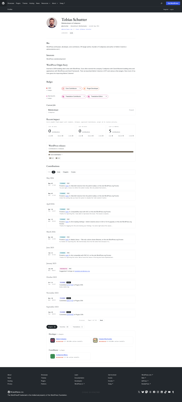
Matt (144, 378)
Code (58, 172)
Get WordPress (173, 3)
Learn (76, 375)
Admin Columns (61, 339)
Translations (77, 327)
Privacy (10, 384)
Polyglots (65, 172)
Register (166, 9)
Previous (82, 320)
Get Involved (112, 375)
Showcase (44, 375)
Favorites (64, 327)
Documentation (79, 378)
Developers (78, 381)
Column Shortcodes (105, 339)
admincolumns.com (67, 29)
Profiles (10, 9)
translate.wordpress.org (82, 271)
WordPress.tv (80, 384)
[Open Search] (161, 3)
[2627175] (70, 300)
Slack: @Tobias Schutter (83, 29)
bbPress (145, 381)
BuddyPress (146, 384)
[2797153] (70, 285)
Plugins (51, 327)
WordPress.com (147, 375)
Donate (111, 381)
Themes (43, 378)
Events (110, 378)
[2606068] (70, 314)
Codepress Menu (62, 355)
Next (101, 320)
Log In (171, 9)
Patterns (43, 384)
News (9, 378)
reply (67, 186)
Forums (73, 172)
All (53, 172)
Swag (110, 384)
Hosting (10, 381)
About (9, 375)
